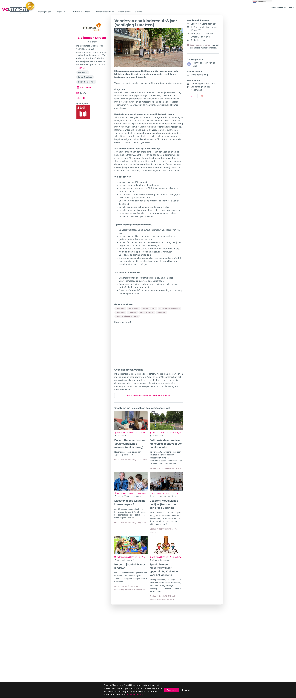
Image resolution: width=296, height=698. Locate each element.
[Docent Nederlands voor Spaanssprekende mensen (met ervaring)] (131, 420)
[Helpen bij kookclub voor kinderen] (131, 545)
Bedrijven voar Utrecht (81, 12)
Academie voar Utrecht (105, 12)
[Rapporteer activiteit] (202, 96)
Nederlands (261, 2)
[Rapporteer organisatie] (84, 98)
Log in (291, 7)
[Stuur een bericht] (78, 98)
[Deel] (191, 96)
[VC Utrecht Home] (18, 7)
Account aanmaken (278, 7)
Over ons (138, 12)
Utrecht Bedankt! (124, 12)
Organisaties (62, 12)
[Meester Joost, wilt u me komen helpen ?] (131, 481)
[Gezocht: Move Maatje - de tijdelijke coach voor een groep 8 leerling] (166, 481)
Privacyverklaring (134, 694)
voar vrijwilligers (45, 12)
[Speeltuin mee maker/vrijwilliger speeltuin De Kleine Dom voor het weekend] (166, 545)
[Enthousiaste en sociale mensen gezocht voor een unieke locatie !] (166, 420)
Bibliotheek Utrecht (92, 37)
